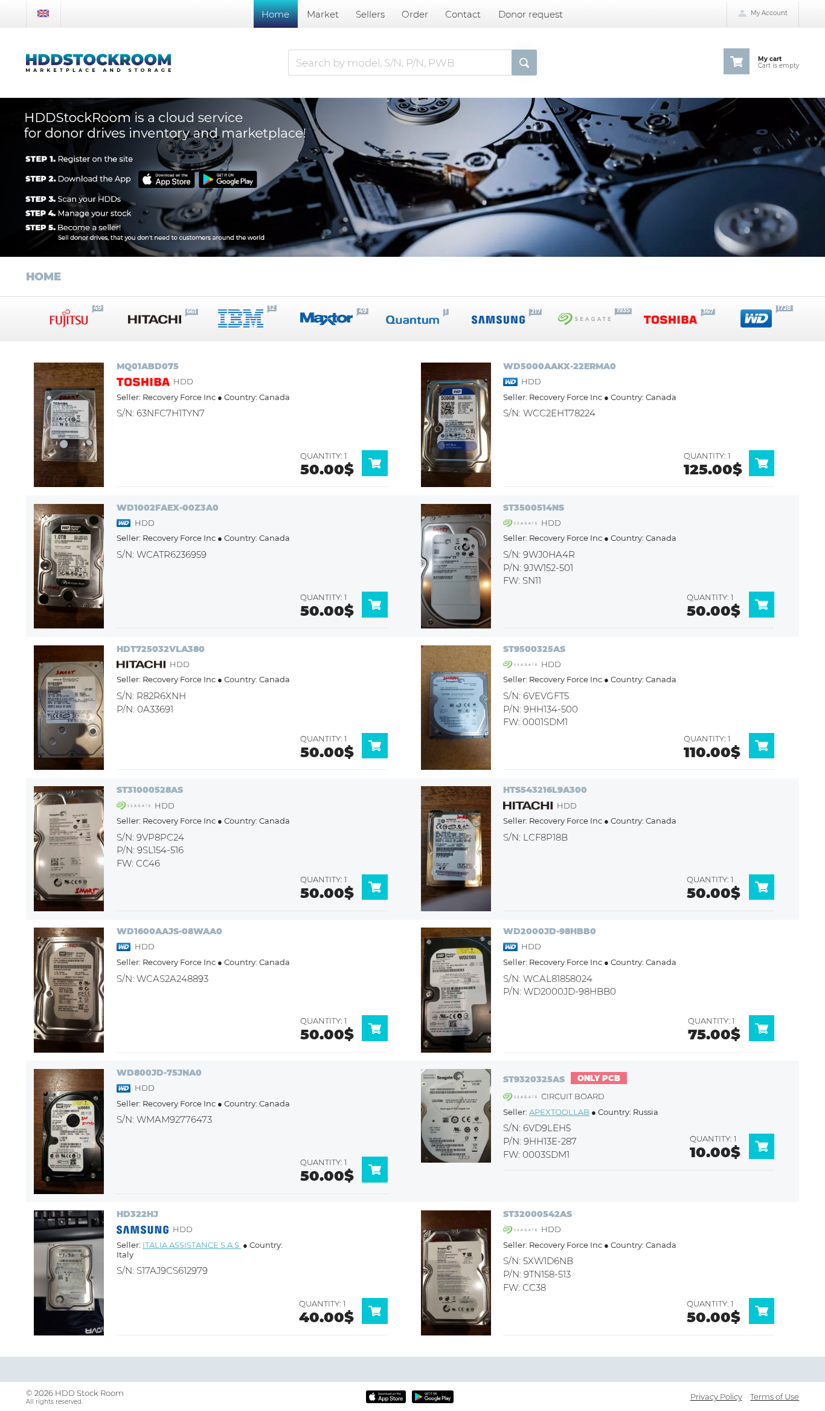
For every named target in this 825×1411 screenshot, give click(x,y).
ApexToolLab (559, 1112)
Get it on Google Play (226, 179)
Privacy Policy (716, 1396)
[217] (498, 318)
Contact (463, 14)
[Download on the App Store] (386, 1396)
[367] (670, 318)
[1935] (584, 318)
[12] (241, 318)
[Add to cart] (379, 473)
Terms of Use (774, 1396)
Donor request (530, 14)
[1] (412, 318)
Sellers (370, 14)
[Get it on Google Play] (433, 1396)
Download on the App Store (165, 179)
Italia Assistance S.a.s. (192, 1245)
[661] (154, 318)
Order (415, 14)
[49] (326, 318)
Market (323, 14)
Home (275, 14)
